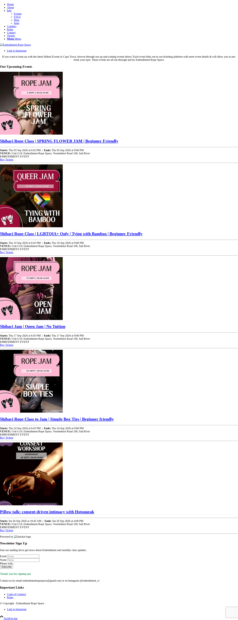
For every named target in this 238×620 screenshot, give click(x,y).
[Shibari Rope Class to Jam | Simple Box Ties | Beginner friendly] (31, 411)
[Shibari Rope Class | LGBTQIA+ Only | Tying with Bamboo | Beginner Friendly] (31, 226)
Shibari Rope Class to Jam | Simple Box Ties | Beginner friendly (57, 419)
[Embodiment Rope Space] (15, 44)
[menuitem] (122, 4)
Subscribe (6, 567)
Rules (10, 597)
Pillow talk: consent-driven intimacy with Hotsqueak (47, 512)
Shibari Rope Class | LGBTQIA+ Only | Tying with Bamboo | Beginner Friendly (71, 233)
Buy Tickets (6, 159)
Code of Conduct (16, 594)
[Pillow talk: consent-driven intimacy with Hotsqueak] (31, 504)
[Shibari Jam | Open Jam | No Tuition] (31, 319)
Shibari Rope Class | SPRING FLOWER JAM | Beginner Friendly (59, 141)
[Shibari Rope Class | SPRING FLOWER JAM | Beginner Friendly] (31, 133)
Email (3, 556)
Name (3, 559)
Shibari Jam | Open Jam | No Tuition (32, 326)
